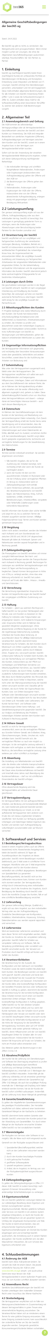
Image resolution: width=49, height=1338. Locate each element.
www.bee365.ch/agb (11, 1270)
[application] (45, 1333)
